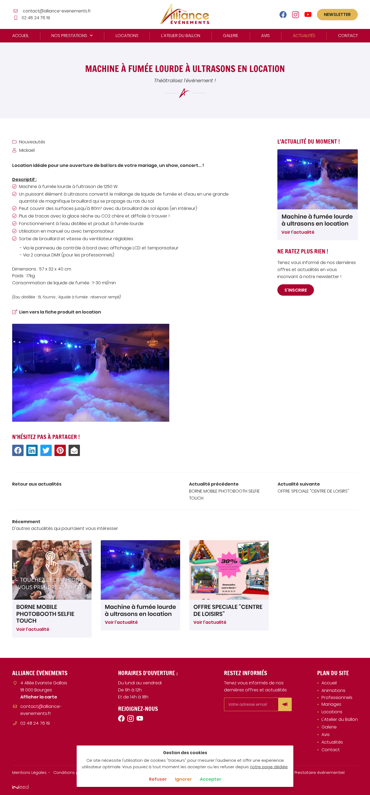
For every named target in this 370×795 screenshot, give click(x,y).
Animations (333, 690)
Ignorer (183, 779)
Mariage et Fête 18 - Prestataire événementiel (299, 772)
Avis (265, 35)
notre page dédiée (269, 767)
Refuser (158, 779)
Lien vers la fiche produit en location (60, 312)
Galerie (230, 35)
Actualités (304, 35)
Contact (348, 35)
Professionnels (337, 697)
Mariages (331, 704)
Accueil (20, 35)
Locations (127, 35)
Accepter (210, 779)
